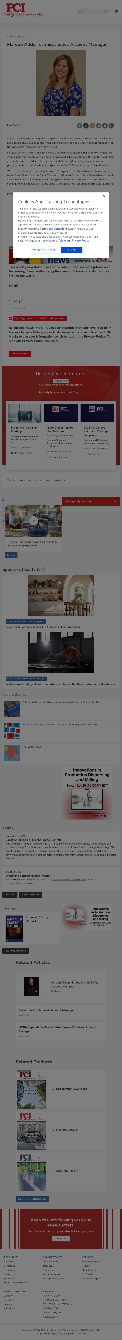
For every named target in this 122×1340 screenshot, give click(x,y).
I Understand (72, 250)
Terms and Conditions (54, 229)
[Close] (104, 196)
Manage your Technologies (45, 250)
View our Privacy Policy (74, 240)
